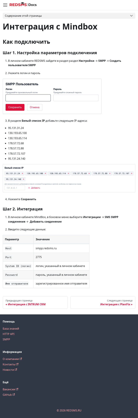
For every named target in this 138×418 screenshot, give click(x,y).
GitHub (7, 395)
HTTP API (8, 334)
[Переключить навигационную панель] (5, 5)
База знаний (11, 328)
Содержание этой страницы (23, 16)
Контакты (9, 364)
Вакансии (9, 389)
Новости (8, 370)
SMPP (6, 339)
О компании (11, 359)
